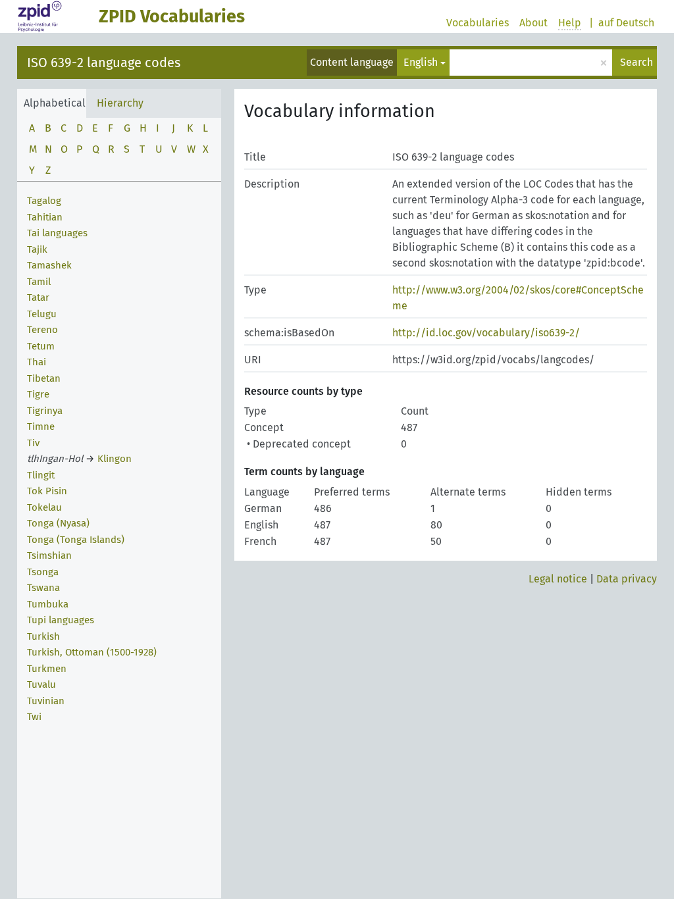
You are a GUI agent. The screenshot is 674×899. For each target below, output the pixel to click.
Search (636, 62)
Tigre (38, 394)
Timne (41, 426)
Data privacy (626, 579)
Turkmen (46, 669)
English (420, 62)
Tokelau (44, 507)
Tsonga (43, 572)
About (533, 22)
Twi (34, 717)
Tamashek (49, 265)
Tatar (38, 297)
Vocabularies (477, 22)
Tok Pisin (47, 491)
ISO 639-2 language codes (103, 62)
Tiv (33, 443)
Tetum (41, 346)
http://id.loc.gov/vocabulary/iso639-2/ (486, 332)
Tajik (37, 249)
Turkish (43, 636)
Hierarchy (120, 103)
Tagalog (44, 201)
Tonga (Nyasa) (58, 523)
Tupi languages (60, 620)
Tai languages (57, 233)
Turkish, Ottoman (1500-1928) (92, 652)
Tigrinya (45, 411)
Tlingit (41, 475)
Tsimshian (49, 555)
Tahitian (45, 217)
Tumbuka (47, 604)
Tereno (42, 330)
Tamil (39, 282)
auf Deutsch (626, 22)
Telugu (42, 314)
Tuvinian (46, 701)
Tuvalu (41, 684)
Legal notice (558, 579)
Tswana (43, 588)
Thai (36, 362)
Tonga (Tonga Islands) (75, 540)
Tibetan (44, 378)
